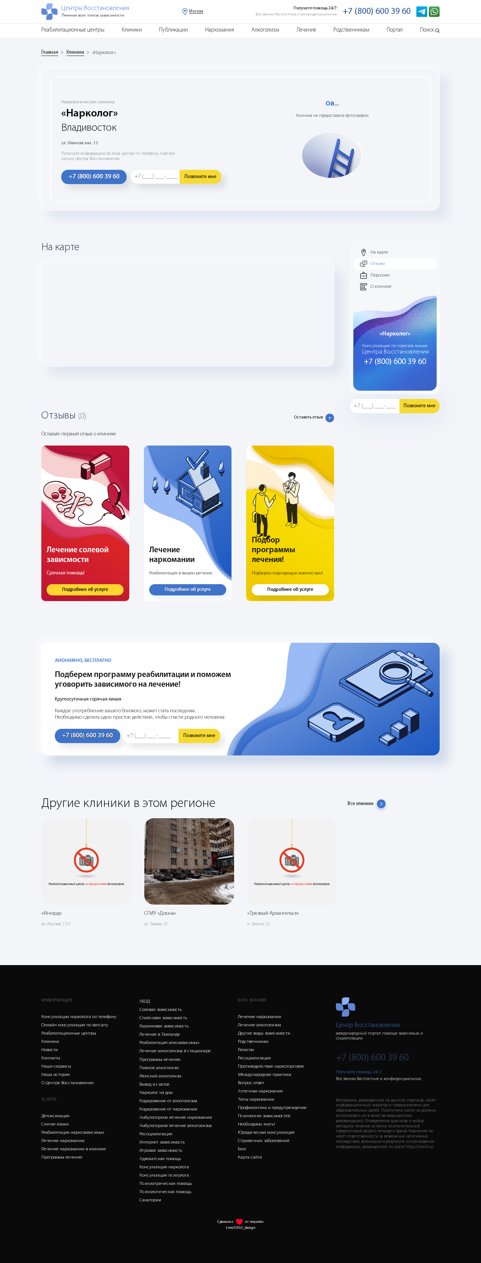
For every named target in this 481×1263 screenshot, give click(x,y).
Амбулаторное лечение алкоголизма (175, 1125)
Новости (49, 1049)
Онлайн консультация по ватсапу (74, 1025)
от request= (254, 1222)
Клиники (132, 30)
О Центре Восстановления (67, 1082)
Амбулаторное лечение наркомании (175, 1117)
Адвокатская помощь (160, 1158)
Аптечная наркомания (260, 1091)
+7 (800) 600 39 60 (377, 11)
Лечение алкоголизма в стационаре (175, 1050)
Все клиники (361, 803)
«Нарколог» (104, 52)
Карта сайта (250, 1157)
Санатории (150, 1200)
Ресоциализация (155, 1134)
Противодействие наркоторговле (271, 1066)
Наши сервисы (56, 1066)
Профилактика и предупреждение (272, 1107)
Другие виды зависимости (264, 1033)
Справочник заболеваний (263, 1140)
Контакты (50, 1058)
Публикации (173, 30)
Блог (242, 1149)
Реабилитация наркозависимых (72, 1132)
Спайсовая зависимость (163, 1017)
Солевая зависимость (160, 1009)
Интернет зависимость (162, 1142)
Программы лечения (61, 1157)
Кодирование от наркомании (168, 1109)
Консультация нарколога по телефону (78, 1016)
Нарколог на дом (155, 1092)
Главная (49, 52)
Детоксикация (55, 1115)
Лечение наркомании (63, 1140)
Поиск (427, 30)
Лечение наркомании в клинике (73, 1149)
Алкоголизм (265, 30)
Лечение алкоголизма (259, 1025)
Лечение (306, 30)
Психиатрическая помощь (165, 1183)
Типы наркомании (256, 1099)
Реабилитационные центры (72, 30)
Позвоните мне (200, 176)
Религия (246, 1049)
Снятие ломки (55, 1124)
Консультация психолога (164, 1175)
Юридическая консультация (266, 1132)
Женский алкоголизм (160, 1076)
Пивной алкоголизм (158, 1067)
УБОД (144, 1001)
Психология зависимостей (264, 1115)
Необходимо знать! (256, 1124)
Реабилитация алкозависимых (169, 1042)
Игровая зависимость (160, 1150)
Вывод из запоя (154, 1084)
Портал (395, 30)
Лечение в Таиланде (159, 1034)
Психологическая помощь (165, 1191)
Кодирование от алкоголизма (168, 1100)
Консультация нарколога (164, 1167)
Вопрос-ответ (251, 1082)
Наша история (55, 1074)
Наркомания (219, 30)
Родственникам (351, 30)
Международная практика (264, 1074)
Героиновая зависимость (164, 1026)
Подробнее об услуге (85, 589)
